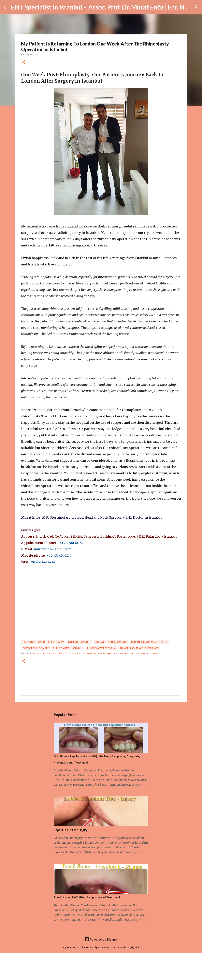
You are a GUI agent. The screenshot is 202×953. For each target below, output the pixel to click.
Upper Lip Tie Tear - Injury (70, 830)
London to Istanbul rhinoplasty (43, 641)
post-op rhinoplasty (36, 648)
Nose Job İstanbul (79, 641)
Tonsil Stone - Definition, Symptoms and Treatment (87, 897)
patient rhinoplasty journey (149, 641)
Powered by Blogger (103, 939)
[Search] (196, 7)
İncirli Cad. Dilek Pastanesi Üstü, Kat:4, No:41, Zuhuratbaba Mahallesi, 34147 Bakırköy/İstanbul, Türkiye (95, 653)
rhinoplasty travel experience (139, 648)
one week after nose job (111, 641)
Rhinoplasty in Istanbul (68, 648)
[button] (23, 62)
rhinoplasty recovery (101, 648)
